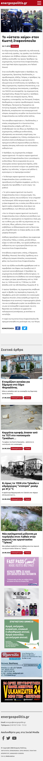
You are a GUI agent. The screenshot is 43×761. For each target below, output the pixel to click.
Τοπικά (27, 398)
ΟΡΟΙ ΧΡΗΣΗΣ (24, 750)
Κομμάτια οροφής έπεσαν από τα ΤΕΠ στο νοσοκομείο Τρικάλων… (19, 435)
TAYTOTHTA (5, 750)
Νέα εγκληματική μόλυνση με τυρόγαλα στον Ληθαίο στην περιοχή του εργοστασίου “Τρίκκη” (19, 538)
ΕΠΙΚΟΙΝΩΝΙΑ (14, 750)
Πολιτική (15, 46)
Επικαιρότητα (17, 398)
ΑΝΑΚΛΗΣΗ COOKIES (17, 753)
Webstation (10, 756)
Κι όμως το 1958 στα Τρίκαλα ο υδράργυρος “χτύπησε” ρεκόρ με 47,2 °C (20, 486)
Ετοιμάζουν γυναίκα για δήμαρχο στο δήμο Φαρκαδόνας (16, 384)
